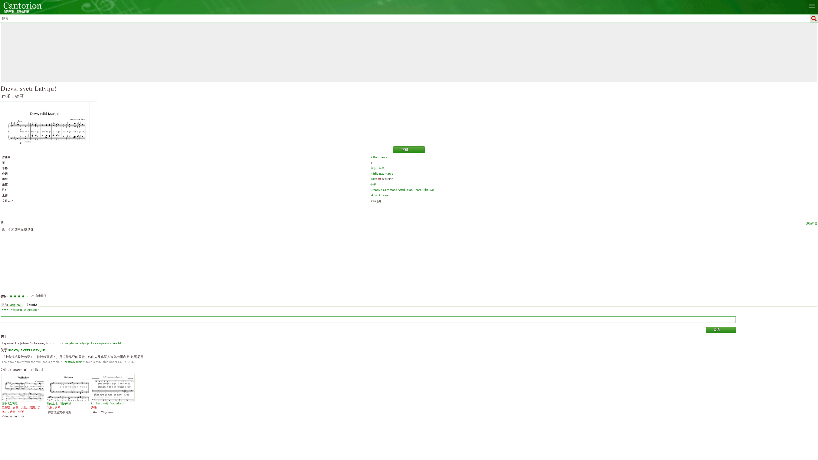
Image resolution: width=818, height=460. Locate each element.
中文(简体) (30, 304)
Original (15, 304)
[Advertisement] (409, 52)
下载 (405, 150)
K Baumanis (378, 157)
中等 (373, 184)
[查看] (409, 123)
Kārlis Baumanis (381, 173)
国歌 (373, 179)
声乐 (373, 168)
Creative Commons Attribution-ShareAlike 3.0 (402, 189)
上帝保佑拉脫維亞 (73, 362)
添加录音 (811, 223)
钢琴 (381, 168)
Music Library (379, 195)
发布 (717, 330)
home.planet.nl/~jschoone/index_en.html (92, 343)
